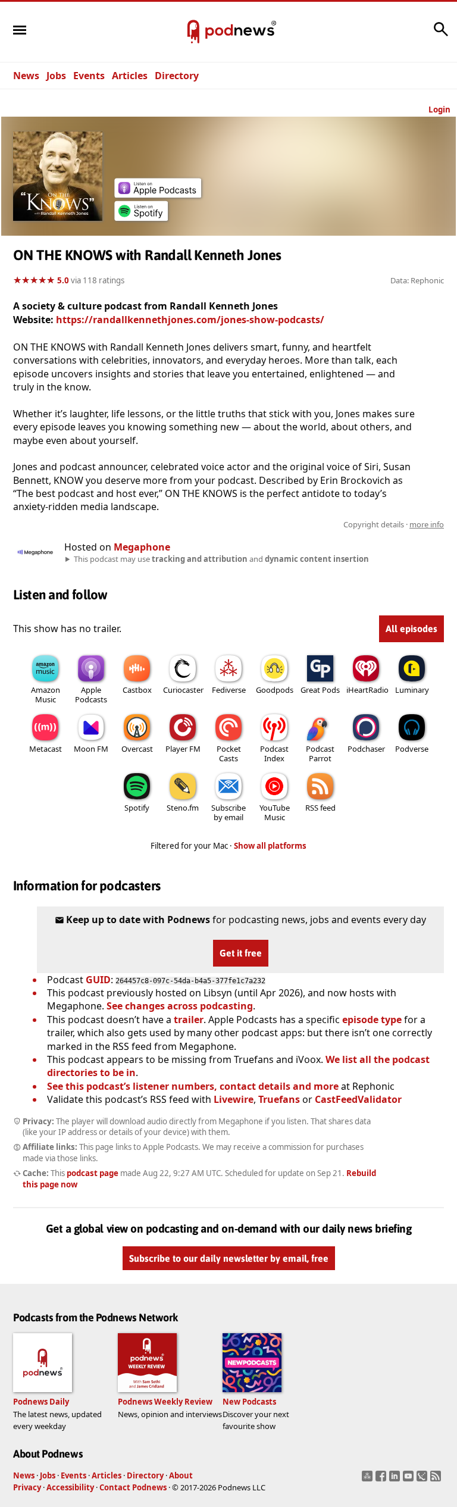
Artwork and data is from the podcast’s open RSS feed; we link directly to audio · (255, 524)
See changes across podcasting (180, 1005)
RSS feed (320, 807)
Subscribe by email (228, 812)
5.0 (63, 280)
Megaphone (142, 547)
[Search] (440, 35)
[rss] (437, 1479)
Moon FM (91, 748)
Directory (177, 75)
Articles (130, 75)
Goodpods (274, 689)
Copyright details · (393, 524)
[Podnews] (193, 32)
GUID (98, 979)
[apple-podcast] (157, 194)
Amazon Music (45, 694)
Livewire (233, 1099)
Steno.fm (183, 807)
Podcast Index (274, 753)
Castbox (137, 689)
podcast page (92, 1173)
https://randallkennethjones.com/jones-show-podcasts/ (190, 319)
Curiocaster (183, 689)
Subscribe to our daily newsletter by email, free (228, 1258)
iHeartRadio (367, 689)
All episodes (411, 628)
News (26, 75)
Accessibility (70, 1487)
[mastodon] (368, 1479)
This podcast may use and (221, 559)
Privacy (27, 1487)
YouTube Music (274, 812)
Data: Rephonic (417, 280)
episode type (372, 1019)
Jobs (56, 75)
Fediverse (229, 689)
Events (89, 75)
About (181, 1475)
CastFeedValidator (358, 1099)
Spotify (136, 807)
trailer (189, 1019)
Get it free (241, 953)
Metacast (45, 748)
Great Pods (320, 689)
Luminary (412, 689)
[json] (423, 1479)
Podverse (411, 748)
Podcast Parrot (320, 753)
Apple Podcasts (91, 694)
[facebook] (382, 1479)
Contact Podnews (133, 1487)
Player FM (183, 748)
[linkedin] (396, 1479)
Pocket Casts (229, 753)
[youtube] (410, 1479)
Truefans (279, 1099)
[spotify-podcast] (141, 217)
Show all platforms (270, 845)
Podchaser (366, 748)
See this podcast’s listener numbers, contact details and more (193, 1086)
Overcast (137, 748)
